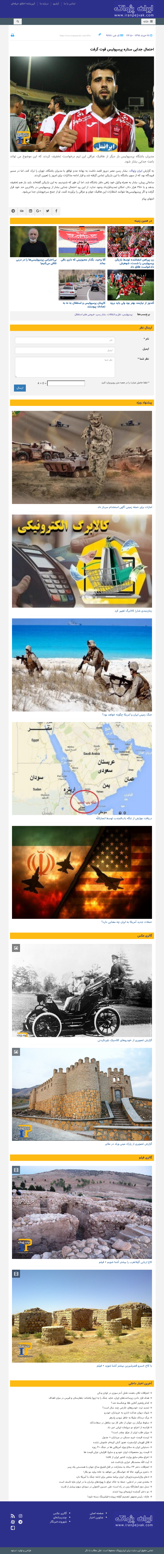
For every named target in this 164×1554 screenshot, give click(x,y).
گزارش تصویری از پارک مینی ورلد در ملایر (128, 1144)
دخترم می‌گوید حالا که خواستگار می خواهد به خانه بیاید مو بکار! (116, 1472)
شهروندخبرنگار (58, 1522)
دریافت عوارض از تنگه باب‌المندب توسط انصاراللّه (124, 818)
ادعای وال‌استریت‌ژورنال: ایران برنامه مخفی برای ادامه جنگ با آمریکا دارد (112, 1477)
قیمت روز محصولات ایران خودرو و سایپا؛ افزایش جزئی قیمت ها (116, 1452)
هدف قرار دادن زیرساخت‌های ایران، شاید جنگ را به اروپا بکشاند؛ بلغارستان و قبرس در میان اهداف (99, 1398)
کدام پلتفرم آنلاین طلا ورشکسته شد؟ (130, 1403)
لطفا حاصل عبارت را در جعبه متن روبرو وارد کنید (125, 383)
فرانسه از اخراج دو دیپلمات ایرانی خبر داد (128, 1427)
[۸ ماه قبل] (82, 241)
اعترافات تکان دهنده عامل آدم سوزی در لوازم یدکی (123, 1393)
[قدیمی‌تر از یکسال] (130, 285)
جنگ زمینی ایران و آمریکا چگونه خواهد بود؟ (127, 715)
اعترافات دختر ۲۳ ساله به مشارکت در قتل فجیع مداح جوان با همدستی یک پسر (108, 1467)
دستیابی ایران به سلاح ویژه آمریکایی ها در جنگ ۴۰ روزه (120, 1447)
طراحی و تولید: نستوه (21, 1551)
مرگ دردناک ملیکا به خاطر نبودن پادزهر (129, 1418)
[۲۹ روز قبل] (82, 872)
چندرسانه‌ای (60, 1517)
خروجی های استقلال (85, 315)
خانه (146, 21)
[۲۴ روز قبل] (82, 665)
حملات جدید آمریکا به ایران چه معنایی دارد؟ (126, 922)
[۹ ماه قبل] (33, 241)
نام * (146, 339)
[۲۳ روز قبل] (82, 561)
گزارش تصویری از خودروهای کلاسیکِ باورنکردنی (125, 1040)
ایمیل (146, 349)
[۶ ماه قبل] (82, 1094)
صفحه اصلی (96, 1513)
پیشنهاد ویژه (144, 402)
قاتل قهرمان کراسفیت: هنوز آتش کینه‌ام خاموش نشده (121, 1442)
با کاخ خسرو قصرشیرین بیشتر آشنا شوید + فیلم (124, 1366)
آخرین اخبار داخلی (140, 1383)
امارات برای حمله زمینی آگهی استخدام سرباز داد (125, 507)
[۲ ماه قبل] (82, 990)
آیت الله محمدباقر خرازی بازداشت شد (130, 1462)
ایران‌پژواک (134, 9)
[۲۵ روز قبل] (130, 241)
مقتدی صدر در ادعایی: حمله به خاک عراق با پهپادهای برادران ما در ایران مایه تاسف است (104, 1482)
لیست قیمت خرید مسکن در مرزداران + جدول (125, 1437)
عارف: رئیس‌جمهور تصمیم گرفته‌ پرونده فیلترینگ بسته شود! (118, 1497)
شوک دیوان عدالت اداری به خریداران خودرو (126, 1413)
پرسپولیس (127, 315)
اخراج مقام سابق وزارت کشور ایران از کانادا (127, 1457)
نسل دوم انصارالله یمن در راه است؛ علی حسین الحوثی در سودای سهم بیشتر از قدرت (105, 1487)
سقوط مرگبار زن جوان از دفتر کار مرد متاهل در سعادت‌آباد (119, 1423)
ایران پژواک (136, 171)
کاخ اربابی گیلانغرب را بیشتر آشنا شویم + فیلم (125, 1262)
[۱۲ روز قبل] (82, 457)
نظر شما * (143, 359)
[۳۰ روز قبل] (82, 768)
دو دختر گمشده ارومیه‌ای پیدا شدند (130, 1492)
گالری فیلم (145, 1157)
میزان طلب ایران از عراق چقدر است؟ (130, 1432)
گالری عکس (144, 935)
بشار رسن (101, 315)
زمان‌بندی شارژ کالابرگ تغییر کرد (133, 611)
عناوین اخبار (96, 1517)
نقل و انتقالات (114, 315)
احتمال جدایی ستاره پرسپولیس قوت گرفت (122, 49)
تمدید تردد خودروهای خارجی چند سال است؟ (125, 1408)
